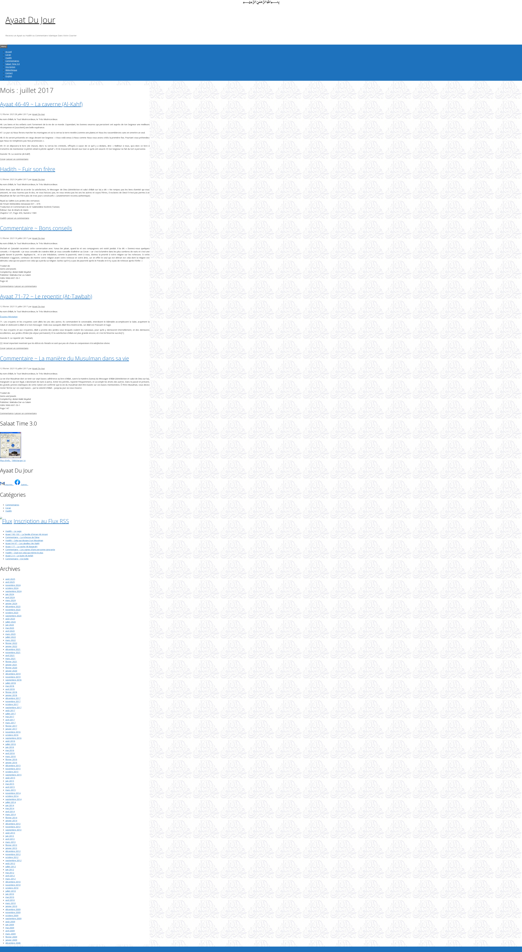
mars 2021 (10, 658)
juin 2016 (9, 747)
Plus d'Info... (5, 460)
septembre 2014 (13, 799)
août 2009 (10, 921)
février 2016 (11, 759)
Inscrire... (9, 484)
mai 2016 (9, 750)
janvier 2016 (11, 762)
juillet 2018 (10, 683)
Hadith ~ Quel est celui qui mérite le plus (24, 552)
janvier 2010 (11, 906)
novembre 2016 (13, 732)
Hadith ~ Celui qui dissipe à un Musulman (24, 540)
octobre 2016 (11, 735)
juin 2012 (9, 869)
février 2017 (11, 725)
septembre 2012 (13, 860)
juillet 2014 (10, 802)
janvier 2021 (11, 664)
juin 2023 (9, 624)
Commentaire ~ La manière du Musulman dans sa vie (64, 358)
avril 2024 (10, 597)
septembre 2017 (13, 707)
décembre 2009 (13, 909)
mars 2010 (10, 903)
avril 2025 (10, 582)
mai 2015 (9, 783)
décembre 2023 (13, 606)
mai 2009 (9, 927)
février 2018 (11, 692)
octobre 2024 (11, 588)
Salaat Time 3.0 (12, 64)
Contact (9, 73)
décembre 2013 (13, 823)
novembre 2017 (13, 701)
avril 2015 (10, 787)
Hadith (8, 57)
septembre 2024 (13, 591)
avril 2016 (10, 753)
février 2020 (11, 667)
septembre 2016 (13, 738)
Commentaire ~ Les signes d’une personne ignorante (30, 549)
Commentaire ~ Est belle (17, 558)
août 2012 (10, 863)
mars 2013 (10, 842)
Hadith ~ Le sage (13, 531)
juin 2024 (9, 594)
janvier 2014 (11, 820)
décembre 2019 (13, 673)
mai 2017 (9, 716)
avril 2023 (10, 631)
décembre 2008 (13, 943)
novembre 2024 (13, 585)
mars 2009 (10, 933)
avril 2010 (10, 900)
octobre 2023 (11, 612)
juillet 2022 (10, 637)
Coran (8, 54)
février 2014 (11, 817)
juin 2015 (9, 780)
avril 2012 (10, 875)
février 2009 (11, 936)
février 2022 (11, 643)
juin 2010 (9, 894)
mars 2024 (10, 600)
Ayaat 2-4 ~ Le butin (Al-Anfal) (19, 555)
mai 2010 (9, 897)
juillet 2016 (10, 744)
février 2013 (11, 845)
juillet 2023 (10, 621)
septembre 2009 (13, 918)
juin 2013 (9, 836)
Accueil (8, 51)
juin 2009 (9, 924)
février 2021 (11, 661)
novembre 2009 (13, 912)
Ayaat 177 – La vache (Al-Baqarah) (21, 546)
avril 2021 (10, 655)
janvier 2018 (11, 695)
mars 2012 (10, 878)
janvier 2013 (11, 848)
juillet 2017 (10, 713)
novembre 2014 (13, 793)
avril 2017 (10, 719)
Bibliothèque (11, 70)
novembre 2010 (13, 884)
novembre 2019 (13, 676)
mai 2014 (9, 808)
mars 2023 (10, 634)
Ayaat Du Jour (30, 19)
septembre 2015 (13, 774)
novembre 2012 (13, 854)
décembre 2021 (13, 649)
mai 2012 (9, 872)
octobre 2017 (11, 704)
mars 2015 (10, 790)
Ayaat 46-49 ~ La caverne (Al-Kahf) (41, 104)
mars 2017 (10, 722)
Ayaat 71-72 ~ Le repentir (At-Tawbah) (46, 296)
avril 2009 (10, 930)
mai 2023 (9, 628)
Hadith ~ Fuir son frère (27, 169)
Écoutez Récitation (9, 316)
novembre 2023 (13, 609)
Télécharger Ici (19, 460)
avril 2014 (10, 811)
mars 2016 (10, 756)
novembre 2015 (13, 768)
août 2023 (10, 618)
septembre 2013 (13, 829)
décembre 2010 (13, 881)
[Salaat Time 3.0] (10, 457)
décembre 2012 (13, 851)
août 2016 (10, 741)
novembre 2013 (13, 826)
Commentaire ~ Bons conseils (36, 228)
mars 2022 (10, 640)
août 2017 (10, 710)
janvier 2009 (11, 940)
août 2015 (10, 777)
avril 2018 (10, 689)
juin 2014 (9, 805)
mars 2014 (10, 814)
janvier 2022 (11, 646)
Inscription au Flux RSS (41, 521)
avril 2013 (10, 839)
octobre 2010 (11, 887)
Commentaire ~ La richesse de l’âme (22, 537)
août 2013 (10, 832)
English (8, 76)
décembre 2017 (13, 698)
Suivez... (24, 484)
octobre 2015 (11, 771)
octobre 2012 (11, 857)
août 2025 (10, 579)
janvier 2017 (11, 728)
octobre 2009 (11, 915)
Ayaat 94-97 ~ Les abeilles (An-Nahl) (22, 543)
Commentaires (12, 60)
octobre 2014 (11, 796)
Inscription (10, 67)
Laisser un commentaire (17, 159)
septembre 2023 (13, 615)
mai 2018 (9, 686)
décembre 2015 (13, 765)
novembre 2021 (13, 652)
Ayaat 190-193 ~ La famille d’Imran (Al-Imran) (26, 534)
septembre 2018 (13, 679)
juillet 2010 (10, 891)
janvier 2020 (11, 670)
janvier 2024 (11, 603)
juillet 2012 (10, 866)
